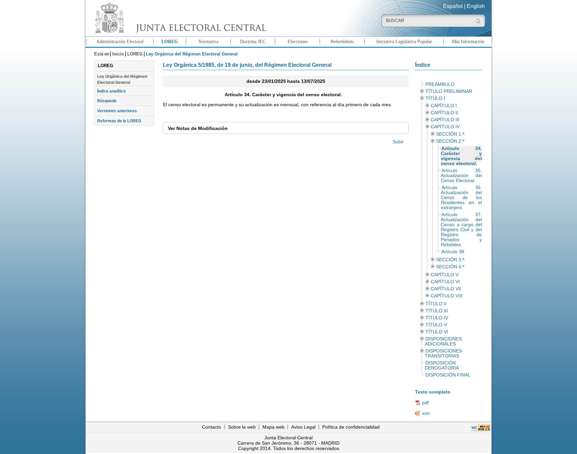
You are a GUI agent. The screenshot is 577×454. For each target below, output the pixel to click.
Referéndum (342, 41)
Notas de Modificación (198, 128)
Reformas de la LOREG (119, 121)
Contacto (211, 427)
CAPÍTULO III (445, 119)
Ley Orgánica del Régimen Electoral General (122, 79)
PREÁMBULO (439, 84)
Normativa (208, 41)
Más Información (468, 41)
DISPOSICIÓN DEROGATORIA (442, 365)
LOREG (169, 41)
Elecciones (297, 41)
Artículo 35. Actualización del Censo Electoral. (461, 175)
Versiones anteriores (117, 111)
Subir (398, 141)
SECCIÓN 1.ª (450, 134)
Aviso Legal (303, 427)
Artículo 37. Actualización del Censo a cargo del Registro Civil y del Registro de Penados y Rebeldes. (461, 229)
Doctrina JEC (252, 41)
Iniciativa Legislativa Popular (404, 41)
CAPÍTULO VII (446, 288)
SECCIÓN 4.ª (450, 266)
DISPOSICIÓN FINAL (447, 374)
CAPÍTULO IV (445, 126)
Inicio (118, 53)
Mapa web (273, 427)
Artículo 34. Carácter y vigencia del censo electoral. (461, 156)
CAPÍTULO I (444, 105)
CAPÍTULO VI (445, 281)
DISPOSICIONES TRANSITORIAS (443, 353)
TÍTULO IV (436, 317)
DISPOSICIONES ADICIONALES (443, 341)
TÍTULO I (435, 98)
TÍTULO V (436, 324)
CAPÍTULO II (444, 112)
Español (453, 6)
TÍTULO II (435, 303)
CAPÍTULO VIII (446, 295)
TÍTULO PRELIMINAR (448, 91)
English (476, 6)
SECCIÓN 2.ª (450, 141)
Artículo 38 (452, 251)
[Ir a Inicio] (178, 18)
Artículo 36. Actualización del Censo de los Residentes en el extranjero (461, 197)
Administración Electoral (120, 41)
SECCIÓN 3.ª (450, 259)
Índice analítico (111, 91)
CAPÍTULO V (444, 274)
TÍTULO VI (436, 331)
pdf (425, 402)
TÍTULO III (436, 310)
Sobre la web (242, 427)
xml (425, 413)
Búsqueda (107, 101)
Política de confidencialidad (351, 427)
